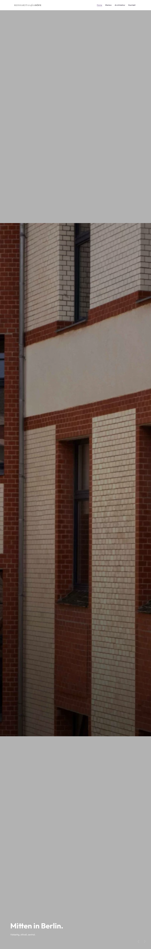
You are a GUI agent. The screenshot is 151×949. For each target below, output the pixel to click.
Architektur (120, 5)
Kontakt (132, 5)
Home (99, 5)
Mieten (108, 5)
